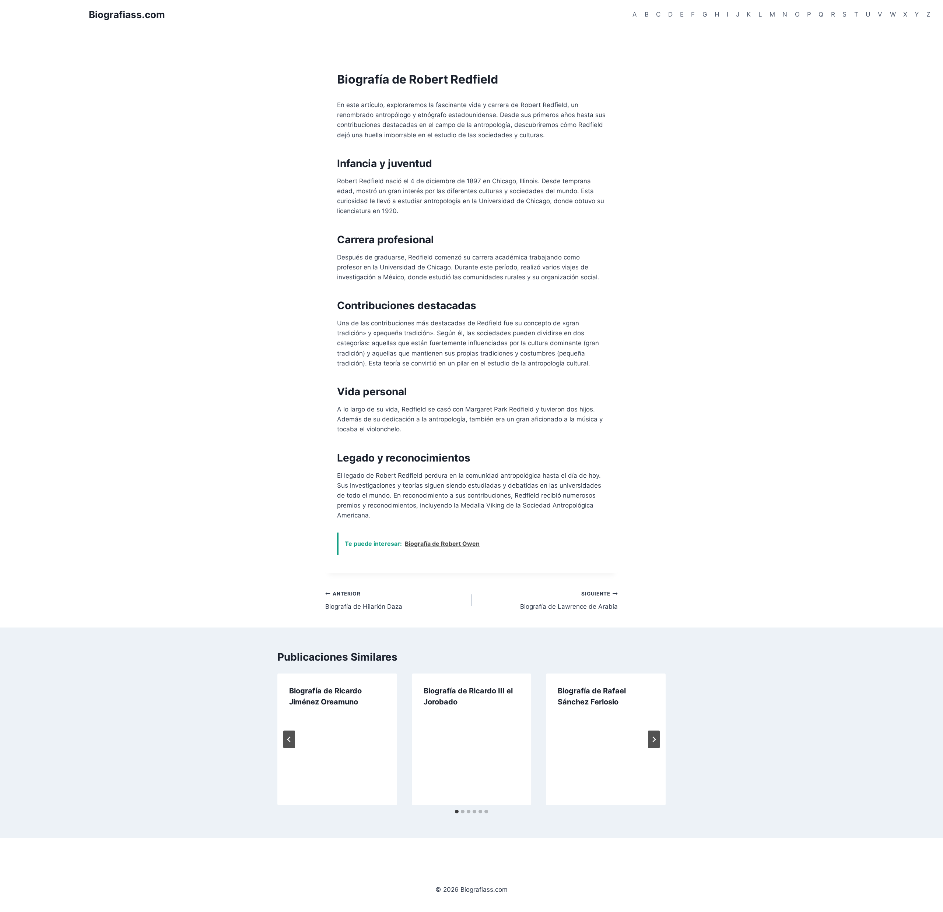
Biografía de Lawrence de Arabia (569, 600)
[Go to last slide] (289, 739)
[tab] (457, 811)
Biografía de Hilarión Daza (363, 600)
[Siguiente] (654, 739)
